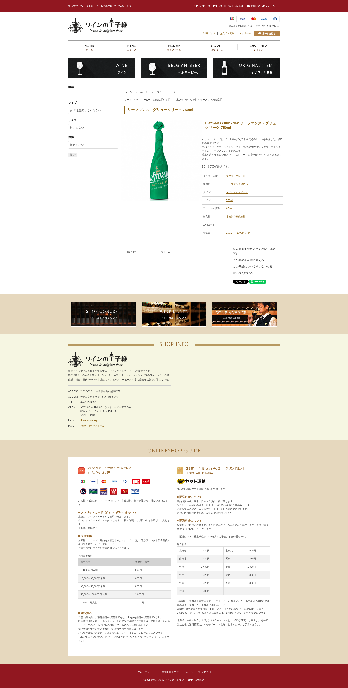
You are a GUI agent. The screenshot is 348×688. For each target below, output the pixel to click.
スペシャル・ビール (237, 192)
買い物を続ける (243, 273)
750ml (229, 200)
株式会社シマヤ (170, 672)
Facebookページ (89, 420)
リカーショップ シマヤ (195, 672)
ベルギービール (144, 92)
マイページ (245, 33)
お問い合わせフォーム (263, 6)
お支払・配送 (227, 33)
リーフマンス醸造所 (211, 99)
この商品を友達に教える (248, 260)
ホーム (128, 92)
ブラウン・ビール (166, 92)
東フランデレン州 (186, 99)
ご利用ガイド (208, 33)
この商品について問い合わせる (252, 266)
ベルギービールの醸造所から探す (154, 99)
